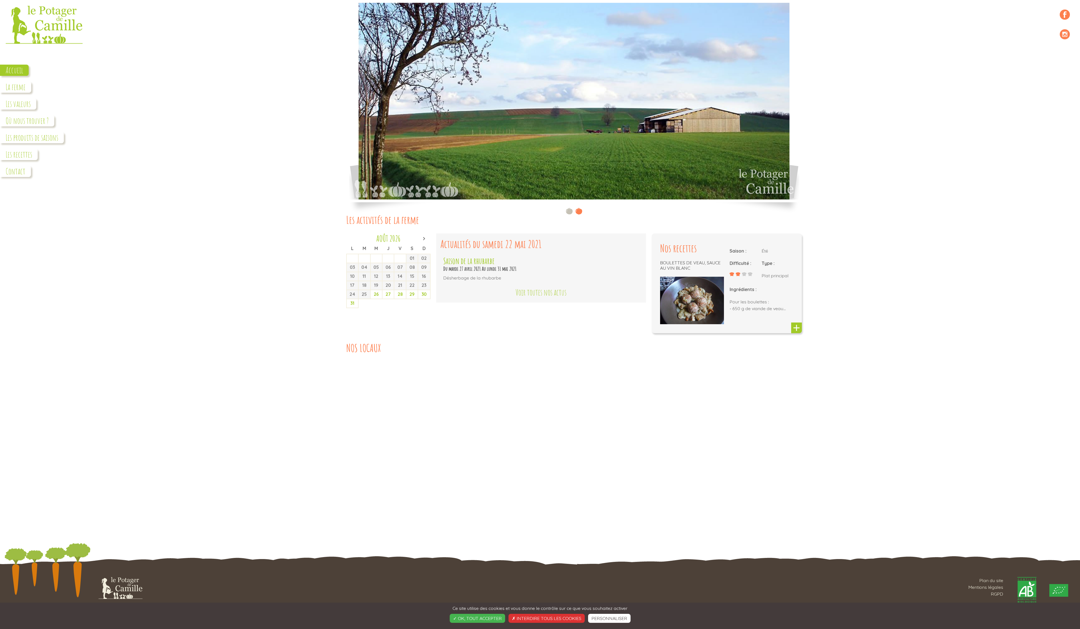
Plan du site (991, 580)
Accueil (14, 70)
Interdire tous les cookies (548, 618)
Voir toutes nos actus (541, 292)
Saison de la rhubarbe (469, 261)
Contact (15, 171)
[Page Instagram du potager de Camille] (1065, 34)
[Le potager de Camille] (44, 46)
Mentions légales (985, 587)
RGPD (997, 594)
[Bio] (1059, 590)
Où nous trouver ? (27, 120)
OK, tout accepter (479, 618)
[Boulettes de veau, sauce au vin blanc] (796, 328)
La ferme (16, 87)
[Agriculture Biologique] (1028, 590)
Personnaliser (609, 618)
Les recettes (19, 154)
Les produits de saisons (32, 137)
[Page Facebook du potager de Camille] (1065, 15)
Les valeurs (18, 104)
